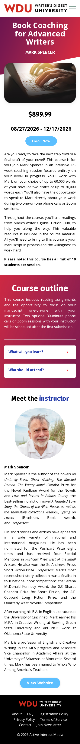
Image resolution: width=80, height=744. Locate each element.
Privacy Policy (24, 719)
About (17, 714)
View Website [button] (40, 682)
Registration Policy (53, 714)
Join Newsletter (48, 724)
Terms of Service (53, 719)
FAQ (30, 714)
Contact (25, 724)
